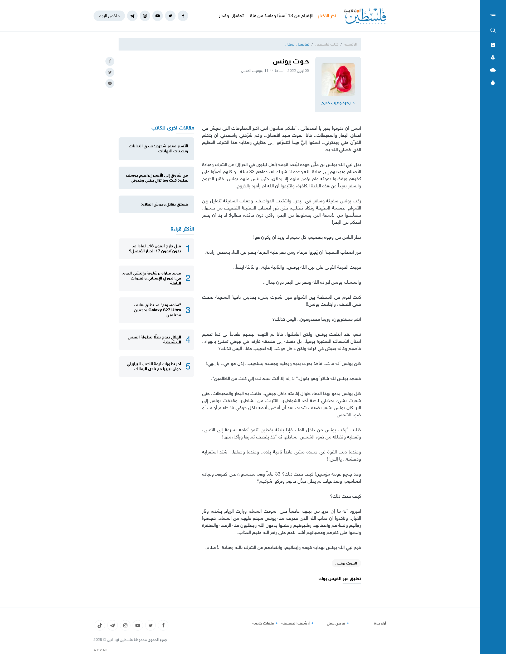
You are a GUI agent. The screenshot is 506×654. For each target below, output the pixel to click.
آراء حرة (380, 623)
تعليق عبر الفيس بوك (340, 578)
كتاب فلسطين (326, 44)
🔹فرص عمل (339, 623)
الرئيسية (350, 44)
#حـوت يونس (346, 563)
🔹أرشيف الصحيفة (298, 623)
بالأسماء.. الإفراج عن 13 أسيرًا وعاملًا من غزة (309, 15)
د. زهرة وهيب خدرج (338, 103)
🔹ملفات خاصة (265, 623)
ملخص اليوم (109, 15)
